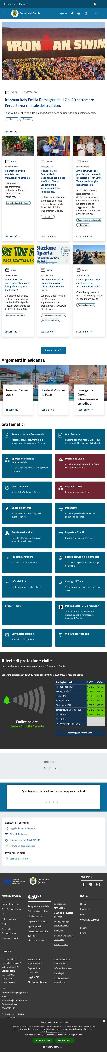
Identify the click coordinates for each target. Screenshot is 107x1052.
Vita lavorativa (35, 916)
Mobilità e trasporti (37, 940)
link (80, 1034)
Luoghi (83, 927)
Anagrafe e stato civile (38, 906)
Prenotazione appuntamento (35, 961)
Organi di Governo (10, 904)
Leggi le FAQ (34, 977)
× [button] (104, 1021)
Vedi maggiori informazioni (80, 732)
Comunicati (85, 909)
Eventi (83, 932)
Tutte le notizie (52, 350)
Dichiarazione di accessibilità (61, 980)
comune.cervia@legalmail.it (15, 992)
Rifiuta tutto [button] (64, 1040)
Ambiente (58, 930)
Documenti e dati (10, 938)
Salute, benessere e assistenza (63, 937)
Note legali (59, 973)
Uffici (4, 914)
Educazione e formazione (60, 905)
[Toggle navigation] (5, 13)
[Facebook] (71, 13)
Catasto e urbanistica (38, 931)
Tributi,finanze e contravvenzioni (61, 923)
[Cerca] (101, 13)
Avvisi (83, 914)
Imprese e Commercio (38, 921)
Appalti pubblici (35, 926)
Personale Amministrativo (9, 931)
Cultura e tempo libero (38, 911)
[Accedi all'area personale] (95, 4)
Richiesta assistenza (37, 982)
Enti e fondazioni (10, 919)
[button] (53, 1047)
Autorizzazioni (61, 944)
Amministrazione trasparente (62, 961)
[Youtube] (78, 13)
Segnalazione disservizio (34, 970)
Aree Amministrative (11, 909)
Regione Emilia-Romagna (16, 4)
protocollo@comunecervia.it (15, 1000)
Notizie (14, 92)
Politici (5, 924)
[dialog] (53, 1035)
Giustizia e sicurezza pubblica (63, 914)
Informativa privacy (63, 968)
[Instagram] (84, 13)
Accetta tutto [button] (43, 1040)
